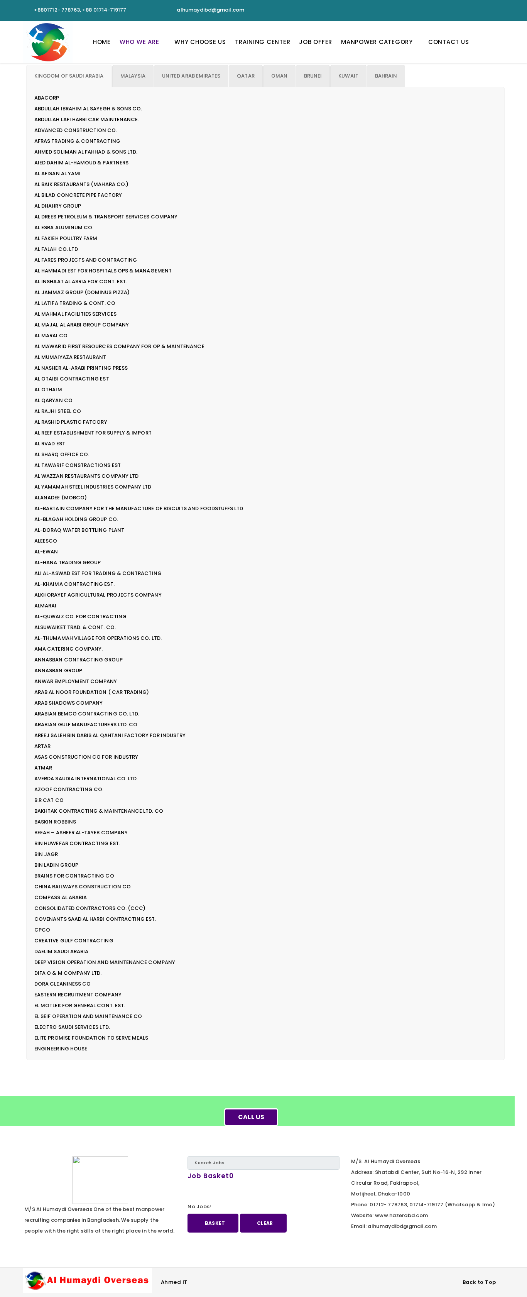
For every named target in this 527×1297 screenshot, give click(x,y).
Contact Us (448, 42)
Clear (265, 1223)
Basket (215, 1223)
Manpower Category (377, 42)
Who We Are (139, 42)
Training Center (262, 42)
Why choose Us (200, 42)
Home (102, 42)
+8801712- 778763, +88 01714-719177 (80, 10)
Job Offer (315, 42)
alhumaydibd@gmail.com (210, 10)
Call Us (251, 1117)
